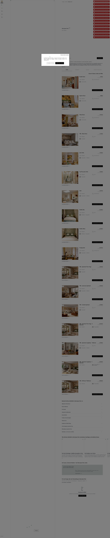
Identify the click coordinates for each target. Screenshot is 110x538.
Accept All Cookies (60, 63)
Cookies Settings (50, 63)
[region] (55, 60)
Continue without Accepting (64, 54)
